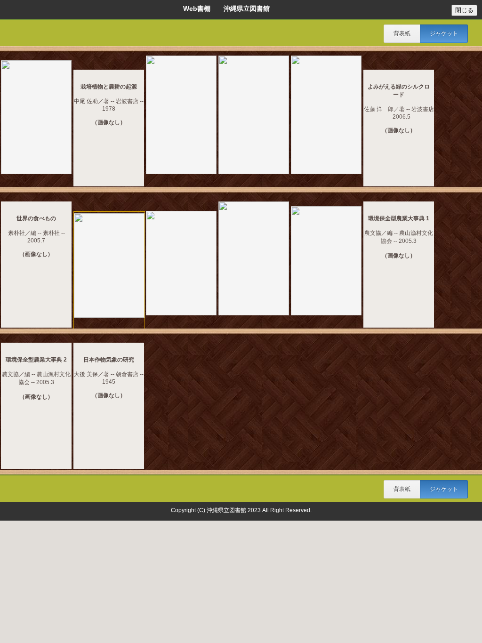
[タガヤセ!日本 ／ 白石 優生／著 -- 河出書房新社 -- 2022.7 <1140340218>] (109, 266)
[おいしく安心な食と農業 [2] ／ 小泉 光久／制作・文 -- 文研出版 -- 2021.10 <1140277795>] (253, 116)
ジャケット (444, 33)
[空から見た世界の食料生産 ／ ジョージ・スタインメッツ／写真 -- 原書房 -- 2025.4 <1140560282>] (253, 259)
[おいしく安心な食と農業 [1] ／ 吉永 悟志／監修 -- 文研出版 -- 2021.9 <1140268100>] (181, 116)
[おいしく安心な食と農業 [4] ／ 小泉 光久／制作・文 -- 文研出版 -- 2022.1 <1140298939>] (326, 116)
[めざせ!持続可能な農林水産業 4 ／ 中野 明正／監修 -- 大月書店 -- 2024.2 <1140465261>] (36, 118)
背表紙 (402, 33)
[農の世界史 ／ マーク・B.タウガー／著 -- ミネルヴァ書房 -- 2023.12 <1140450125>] (326, 261)
